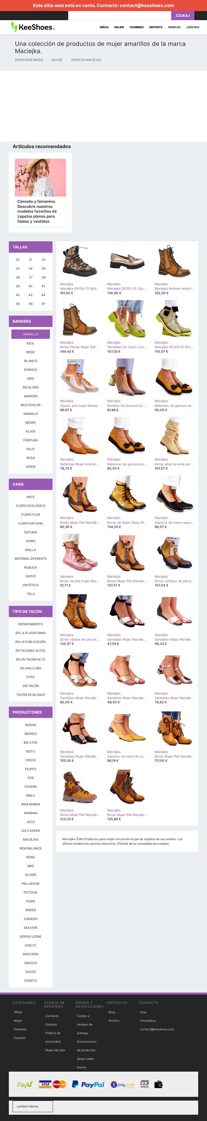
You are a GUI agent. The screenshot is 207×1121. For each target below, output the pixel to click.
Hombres (20, 1029)
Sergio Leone (30, 936)
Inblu (30, 795)
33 (18, 268)
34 (31, 268)
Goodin (30, 786)
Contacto (52, 1016)
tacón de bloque (30, 695)
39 (18, 286)
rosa (31, 458)
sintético (30, 585)
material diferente (31, 558)
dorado (30, 370)
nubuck (30, 567)
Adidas (30, 725)
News (30, 857)
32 (43, 259)
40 (31, 286)
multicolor (31, 405)
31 (30, 259)
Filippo (30, 769)
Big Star (30, 742)
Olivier (30, 875)
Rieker (30, 910)
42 (18, 295)
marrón (30, 396)
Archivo (114, 1021)
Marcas (174, 27)
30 (18, 259)
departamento (30, 624)
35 (43, 268)
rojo (31, 449)
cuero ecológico (30, 506)
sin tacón (30, 686)
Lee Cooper (30, 831)
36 (18, 277)
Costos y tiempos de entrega (84, 1024)
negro (30, 422)
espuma (30, 532)
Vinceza (30, 963)
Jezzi (31, 822)
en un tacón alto (30, 659)
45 (18, 304)
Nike (30, 866)
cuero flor (30, 514)
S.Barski (30, 919)
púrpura (30, 440)
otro (30, 677)
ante (31, 497)
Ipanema (30, 813)
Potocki (30, 892)
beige (30, 352)
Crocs (30, 760)
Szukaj (183, 15)
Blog (112, 1012)
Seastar (30, 928)
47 (43, 304)
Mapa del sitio (55, 1050)
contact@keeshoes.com (147, 5)
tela (31, 594)
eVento (30, 980)
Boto (30, 751)
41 (43, 286)
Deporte (19, 1038)
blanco (30, 361)
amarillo (30, 334)
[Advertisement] (103, 106)
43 (31, 295)
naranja (30, 414)
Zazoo (30, 972)
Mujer (18, 1021)
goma (30, 541)
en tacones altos (30, 650)
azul (31, 343)
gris (30, 378)
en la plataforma (31, 633)
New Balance (31, 848)
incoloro (31, 387)
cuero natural (30, 523)
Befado (31, 734)
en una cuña (30, 668)
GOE (31, 778)
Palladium (30, 883)
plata (30, 431)
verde (31, 467)
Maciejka (30, 839)
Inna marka (30, 804)
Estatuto (51, 1024)
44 (43, 295)
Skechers (30, 954)
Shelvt (30, 945)
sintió (30, 576)
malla (30, 550)
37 (31, 277)
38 (43, 277)
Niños (18, 1012)
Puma (30, 901)
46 (31, 304)
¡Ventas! (192, 27)
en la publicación (30, 642)
